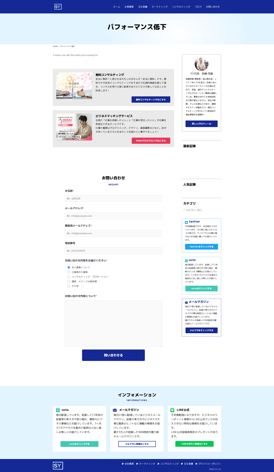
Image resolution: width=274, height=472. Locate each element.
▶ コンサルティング (168, 463)
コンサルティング (181, 6)
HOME (55, 46)
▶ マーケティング (145, 463)
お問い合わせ (213, 6)
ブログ (198, 6)
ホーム (116, 6)
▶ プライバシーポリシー (208, 463)
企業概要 (129, 6)
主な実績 (142, 6)
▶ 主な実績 (187, 463)
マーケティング (160, 6)
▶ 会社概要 (128, 463)
